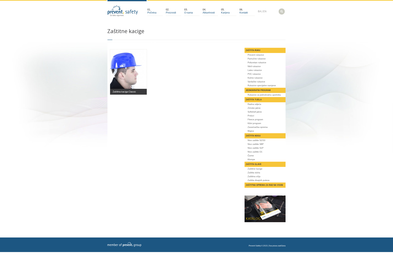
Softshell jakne (255, 112)
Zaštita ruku (253, 50)
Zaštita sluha (254, 172)
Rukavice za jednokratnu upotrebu (264, 95)
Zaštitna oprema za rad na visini (264, 185)
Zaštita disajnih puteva (258, 180)
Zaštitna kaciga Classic (124, 91)
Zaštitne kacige (255, 169)
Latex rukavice (255, 70)
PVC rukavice (254, 74)
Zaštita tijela (254, 99)
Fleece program (255, 119)
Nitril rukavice (254, 66)
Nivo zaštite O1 (255, 152)
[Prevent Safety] (122, 11)
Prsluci (251, 115)
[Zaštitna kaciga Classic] (128, 69)
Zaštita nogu (253, 136)
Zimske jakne (254, 108)
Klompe (251, 159)
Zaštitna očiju (254, 176)
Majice (251, 131)
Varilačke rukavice (256, 81)
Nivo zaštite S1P (255, 148)
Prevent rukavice (256, 55)
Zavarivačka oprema (258, 127)
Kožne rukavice (255, 78)
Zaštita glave (253, 164)
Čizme (251, 155)
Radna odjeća (254, 104)
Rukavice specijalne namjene (262, 85)
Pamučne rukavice (257, 58)
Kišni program (254, 123)
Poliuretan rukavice (257, 62)
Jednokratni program (258, 90)
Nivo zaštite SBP (256, 144)
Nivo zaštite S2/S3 (256, 140)
